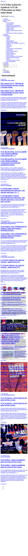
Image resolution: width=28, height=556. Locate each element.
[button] (6, 64)
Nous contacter (6, 20)
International (9, 46)
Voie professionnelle (11, 61)
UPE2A (8, 58)
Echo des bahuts (10, 40)
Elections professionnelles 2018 (13, 26)
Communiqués (9, 24)
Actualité (5, 18)
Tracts (7, 31)
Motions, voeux (9, 29)
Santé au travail (9, 55)
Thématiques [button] (6, 35)
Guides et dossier (10, 27)
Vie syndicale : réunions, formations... (14, 33)
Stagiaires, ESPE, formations (12, 57)
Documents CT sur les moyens (13, 25)
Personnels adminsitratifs (12, 51)
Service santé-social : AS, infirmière (14, 56)
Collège (8, 39)
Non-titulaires (9, 49)
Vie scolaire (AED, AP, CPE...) (13, 60)
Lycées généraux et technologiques (14, 48)
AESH (7, 38)
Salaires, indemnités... (11, 53)
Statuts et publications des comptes (14, 30)
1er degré (8, 36)
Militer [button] (4, 21)
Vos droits (5, 34)
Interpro (8, 47)
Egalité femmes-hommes (11, 42)
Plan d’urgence (9, 52)
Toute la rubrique (10, 22)
